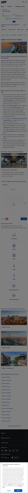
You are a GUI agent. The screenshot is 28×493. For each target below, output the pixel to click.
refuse (9, 484)
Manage (9, 490)
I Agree (18, 490)
